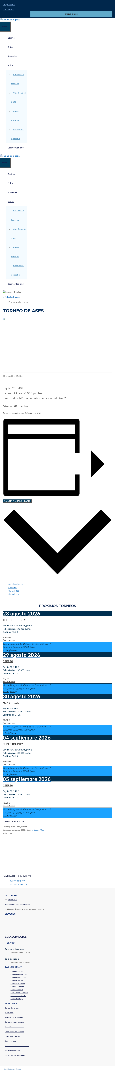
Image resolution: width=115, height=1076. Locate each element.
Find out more (9, 640)
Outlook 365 (13, 591)
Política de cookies (12, 1036)
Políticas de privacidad (14, 1017)
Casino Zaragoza (17, 987)
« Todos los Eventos (11, 297)
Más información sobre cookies (17, 1046)
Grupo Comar (9, 4)
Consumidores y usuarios (14, 1022)
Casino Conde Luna (18, 977)
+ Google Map (9, 650)
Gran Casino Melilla (18, 996)
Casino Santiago (17, 999)
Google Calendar (15, 584)
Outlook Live (13, 594)
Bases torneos (10, 1041)
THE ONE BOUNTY (14, 620)
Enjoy (10, 47)
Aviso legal (9, 1013)
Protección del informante (15, 1055)
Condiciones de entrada (14, 1032)
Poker (11, 65)
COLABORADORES (16, 937)
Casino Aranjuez (17, 990)
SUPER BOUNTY (13, 744)
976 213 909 (8, 10)
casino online (71, 14)
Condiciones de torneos (14, 1027)
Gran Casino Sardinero (19, 993)
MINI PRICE (11, 703)
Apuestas (12, 56)
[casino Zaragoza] (10, 19)
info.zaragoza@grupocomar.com (17, 904)
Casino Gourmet (16, 147)
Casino (11, 38)
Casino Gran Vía (17, 980)
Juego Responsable (12, 1050)
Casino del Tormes (18, 984)
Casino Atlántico (17, 971)
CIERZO (8, 661)
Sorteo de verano (12, 1008)
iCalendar (12, 588)
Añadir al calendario (17, 501)
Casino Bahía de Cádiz (19, 974)
